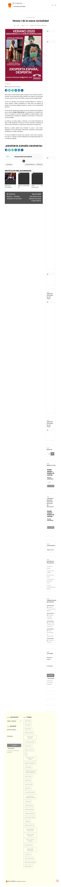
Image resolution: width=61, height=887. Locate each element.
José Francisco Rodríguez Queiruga (30, 797)
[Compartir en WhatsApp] (12, 90)
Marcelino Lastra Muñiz (30, 758)
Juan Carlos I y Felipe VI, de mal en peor (50, 624)
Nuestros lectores (29, 750)
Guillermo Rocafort (29, 825)
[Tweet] (9, 90)
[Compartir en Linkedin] (15, 90)
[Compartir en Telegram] (19, 90)
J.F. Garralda (27, 801)
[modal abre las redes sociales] (22, 90)
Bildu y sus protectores (37, 186)
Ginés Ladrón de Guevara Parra (30, 830)
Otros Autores (28, 746)
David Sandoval (28, 845)
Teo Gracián (27, 724)
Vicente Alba (28, 720)
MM (26, 753)
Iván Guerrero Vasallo (30, 817)
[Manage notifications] (57, 881)
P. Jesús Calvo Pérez (29, 742)
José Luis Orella (28, 784)
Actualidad (8, 83)
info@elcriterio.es (21, 881)
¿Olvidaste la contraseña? (13, 750)
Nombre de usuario (49, 658)
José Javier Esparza (29, 792)
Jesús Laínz (27, 788)
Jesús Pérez (28, 780)
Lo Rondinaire (28, 767)
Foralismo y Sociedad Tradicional (50, 616)
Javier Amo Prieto (29, 809)
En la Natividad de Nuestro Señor (50, 581)
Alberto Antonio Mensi (30, 862)
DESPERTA (39, 164)
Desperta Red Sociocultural (13, 86)
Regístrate (49, 684)
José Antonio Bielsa (29, 813)
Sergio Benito (28, 728)
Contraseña (50, 666)
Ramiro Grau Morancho (30, 737)
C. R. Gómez (27, 854)
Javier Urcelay (28, 776)
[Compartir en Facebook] (6, 90)
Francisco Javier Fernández (30, 835)
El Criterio (17, 3)
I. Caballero (27, 821)
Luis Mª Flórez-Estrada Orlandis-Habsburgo (30, 771)
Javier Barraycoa (29, 805)
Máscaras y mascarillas (10, 186)
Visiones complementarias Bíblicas (51, 587)
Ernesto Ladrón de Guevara (30, 840)
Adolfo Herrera (28, 866)
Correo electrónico (50, 478)
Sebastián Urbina (29, 732)
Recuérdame (51, 678)
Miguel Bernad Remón (30, 763)
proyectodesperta (29, 164)
